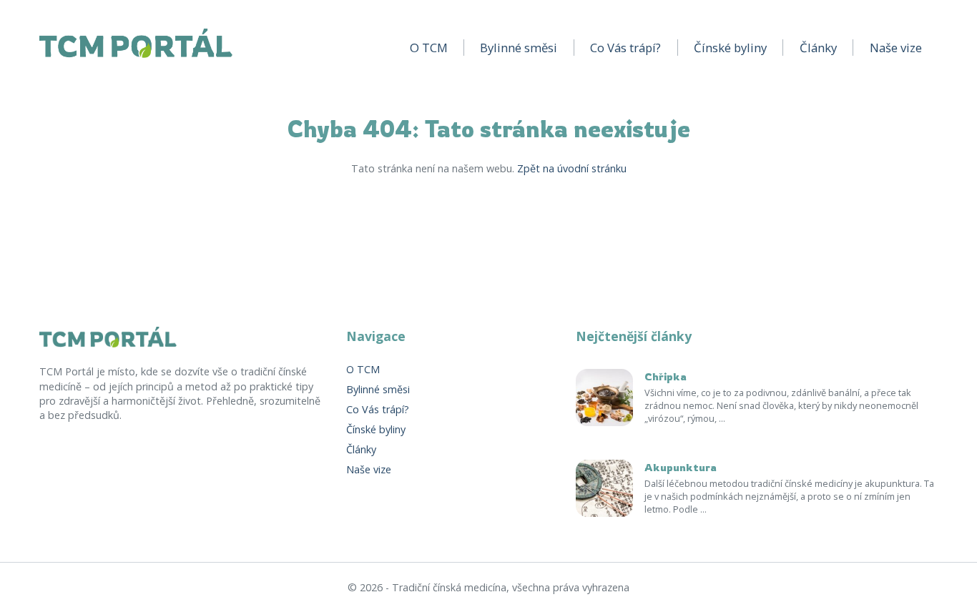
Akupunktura (680, 468)
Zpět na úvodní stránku (572, 168)
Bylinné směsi (518, 47)
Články (818, 47)
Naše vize (896, 47)
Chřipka (665, 377)
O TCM (429, 47)
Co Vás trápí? (625, 47)
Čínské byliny (730, 47)
